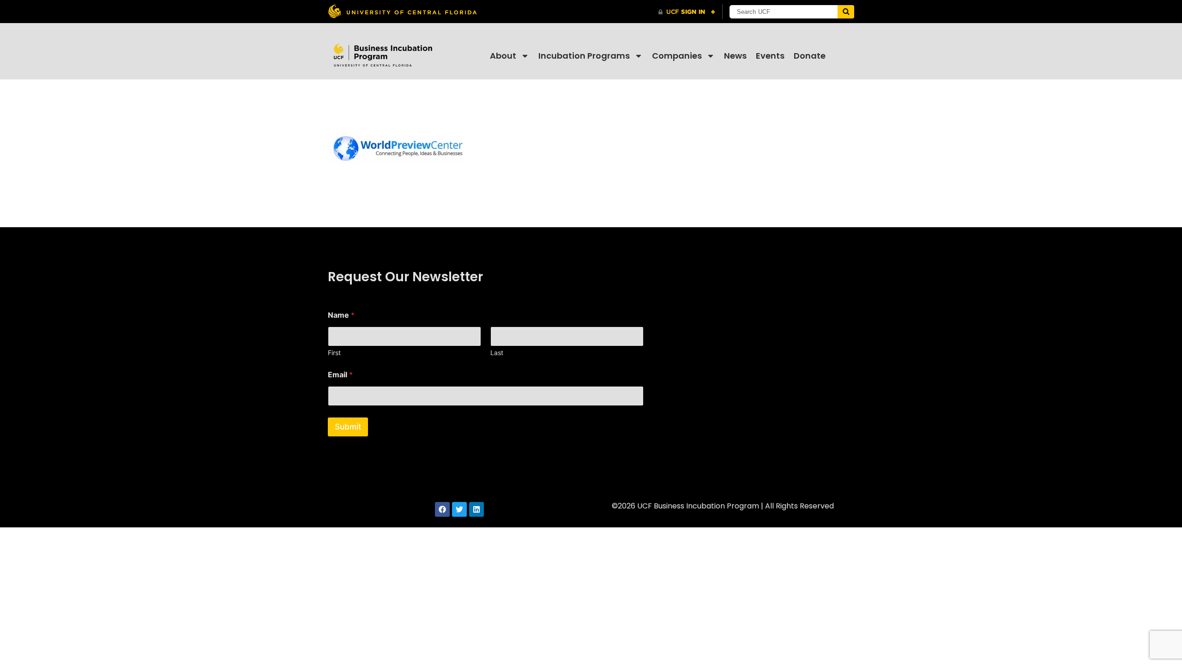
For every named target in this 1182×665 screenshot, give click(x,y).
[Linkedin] (476, 509)
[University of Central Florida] (402, 11)
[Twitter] (459, 509)
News (735, 55)
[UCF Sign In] (687, 12)
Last (496, 353)
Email (340, 374)
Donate (810, 55)
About (503, 55)
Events (770, 55)
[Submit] (846, 11)
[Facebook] (442, 509)
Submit (348, 426)
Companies (677, 55)
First (334, 353)
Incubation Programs (584, 55)
